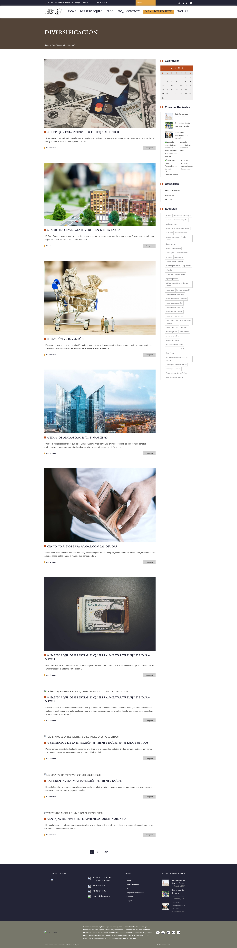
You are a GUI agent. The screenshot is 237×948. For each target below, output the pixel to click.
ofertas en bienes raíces (174, 344)
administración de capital (182, 215)
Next (106, 852)
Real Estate (170, 353)
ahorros (168, 220)
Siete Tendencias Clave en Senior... (181, 115)
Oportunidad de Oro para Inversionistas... (183, 124)
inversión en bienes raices (175, 316)
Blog (110, 11)
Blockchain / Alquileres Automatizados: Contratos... (187, 164)
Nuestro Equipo (91, 11)
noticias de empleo (172, 340)
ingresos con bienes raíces (175, 274)
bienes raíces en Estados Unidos (177, 228)
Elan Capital (170, 253)
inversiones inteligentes (174, 303)
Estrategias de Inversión (174, 261)
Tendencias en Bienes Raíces (176, 373)
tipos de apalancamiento (174, 377)
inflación (169, 270)
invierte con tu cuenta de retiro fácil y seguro (178, 321)
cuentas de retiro (181, 233)
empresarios (178, 257)
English (182, 11)
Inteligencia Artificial (172, 191)
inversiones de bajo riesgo (175, 294)
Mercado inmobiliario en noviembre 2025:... (185, 146)
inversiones (170, 290)
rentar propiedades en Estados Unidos (177, 359)
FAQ (120, 11)
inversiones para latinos (174, 307)
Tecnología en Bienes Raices (176, 364)
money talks (184, 332)
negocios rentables (172, 336)
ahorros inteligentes (181, 220)
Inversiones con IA (183, 290)
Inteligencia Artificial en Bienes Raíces (177, 284)
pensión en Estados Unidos (175, 349)
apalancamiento (171, 224)
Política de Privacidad (164, 945)
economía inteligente (173, 248)
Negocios (168, 199)
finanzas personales (173, 266)
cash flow (169, 233)
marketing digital (172, 332)
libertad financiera (172, 327)
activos (168, 215)
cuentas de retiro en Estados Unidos (176, 238)
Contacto (133, 11)
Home (72, 11)
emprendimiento (182, 253)
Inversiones (169, 195)
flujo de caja (187, 266)
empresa (169, 257)
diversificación (171, 244)
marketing (184, 327)
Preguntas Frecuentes (135, 892)
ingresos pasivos (172, 279)
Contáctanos (51, 148)
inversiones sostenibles (174, 312)
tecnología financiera (173, 369)
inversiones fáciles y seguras (176, 299)
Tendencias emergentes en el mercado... (181, 135)
